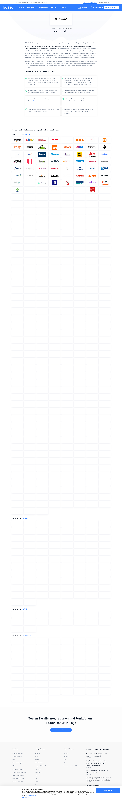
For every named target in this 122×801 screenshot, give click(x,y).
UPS (36, 778)
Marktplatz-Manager (18, 769)
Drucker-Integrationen (39, 101)
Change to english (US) (90, 2)
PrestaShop (38, 769)
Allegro (37, 759)
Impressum (67, 756)
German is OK (105, 2)
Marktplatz (27, 134)
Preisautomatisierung (18, 778)
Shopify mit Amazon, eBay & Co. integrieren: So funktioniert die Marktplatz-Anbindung (96, 763)
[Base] (8, 8)
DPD (36, 781)
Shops (25, 518)
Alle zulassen (108, 790)
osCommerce (38, 772)
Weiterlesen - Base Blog (93, 785)
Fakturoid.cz (44, 43)
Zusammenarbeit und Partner (72, 766)
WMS (25, 609)
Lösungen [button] (30, 8)
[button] (83, 8)
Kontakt (66, 753)
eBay (36, 756)
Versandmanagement (18, 775)
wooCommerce (39, 763)
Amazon (37, 753)
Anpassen (107, 796)
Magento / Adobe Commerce (43, 766)
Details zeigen (26, 797)
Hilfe (65, 759)
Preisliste (54, 8)
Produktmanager (17, 763)
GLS (36, 785)
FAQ (65, 763)
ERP (13, 766)
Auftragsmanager (17, 756)
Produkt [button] (19, 8)
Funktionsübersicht (17, 753)
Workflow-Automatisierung (19, 772)
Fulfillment (27, 636)
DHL (36, 775)
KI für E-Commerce (17, 781)
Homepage (52, 28)
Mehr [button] (62, 8)
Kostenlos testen (110, 7)
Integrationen (43, 8)
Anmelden (98, 7)
